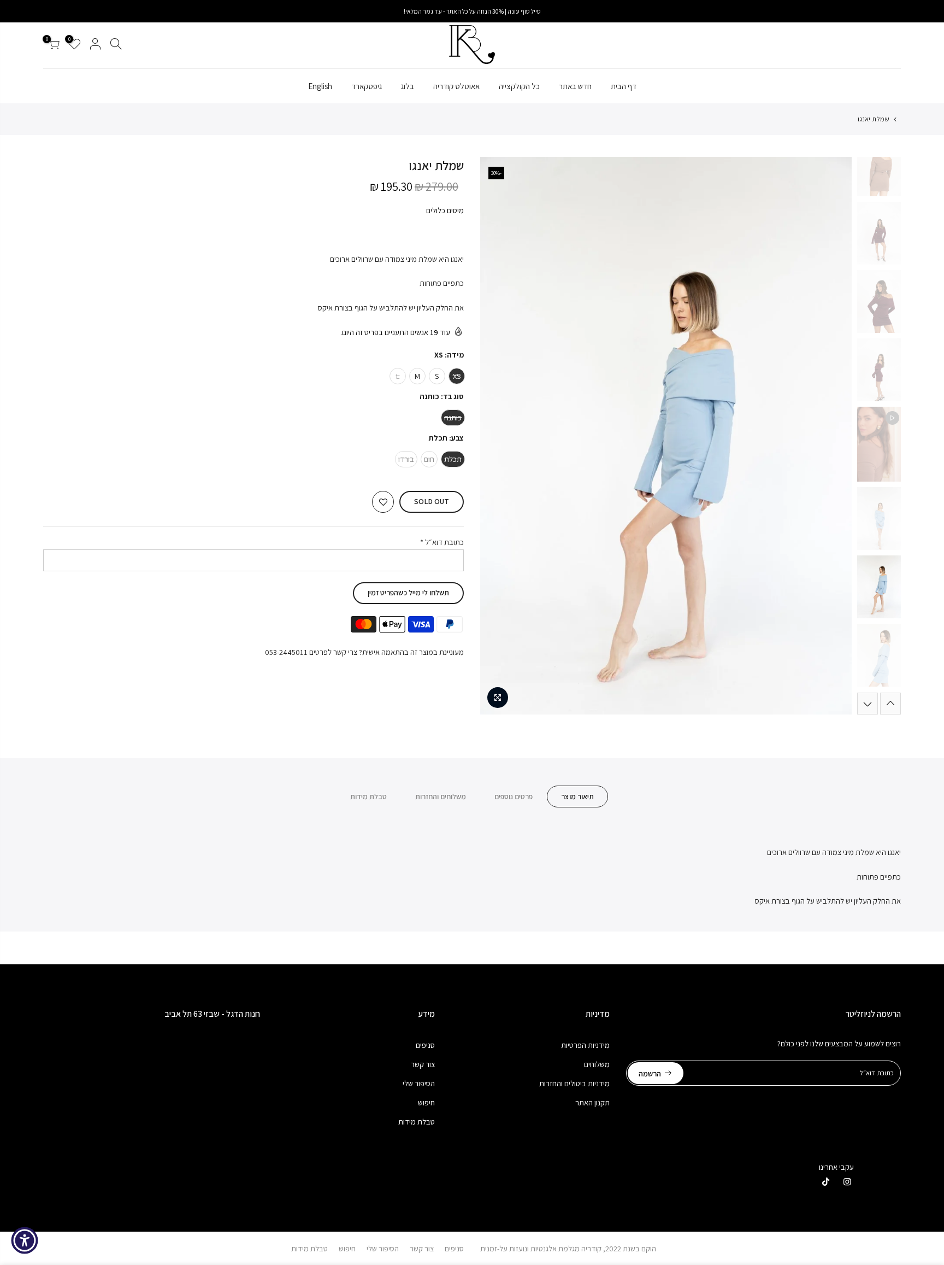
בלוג (407, 86)
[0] (54, 45)
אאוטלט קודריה (456, 86)
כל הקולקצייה (519, 86)
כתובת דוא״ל (442, 542)
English (320, 86)
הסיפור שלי (419, 1083)
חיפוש (426, 1102)
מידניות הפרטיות (585, 1045)
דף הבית (623, 86)
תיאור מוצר (577, 796)
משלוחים (597, 1064)
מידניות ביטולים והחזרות (574, 1083)
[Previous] (832, 435)
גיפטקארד (366, 86)
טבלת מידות (368, 796)
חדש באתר (575, 86)
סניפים (425, 1045)
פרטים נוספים (513, 796)
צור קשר (423, 1064)
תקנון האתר (592, 1102)
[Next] (499, 435)
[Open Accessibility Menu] (24, 1240)
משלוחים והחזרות (440, 796)
